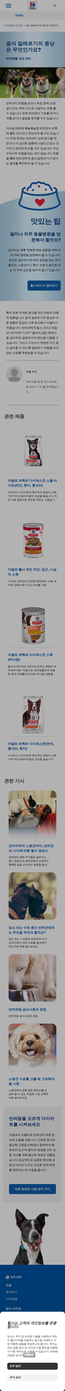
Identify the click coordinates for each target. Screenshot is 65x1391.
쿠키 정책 (29, 1355)
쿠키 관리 (15, 1377)
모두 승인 (15, 1366)
